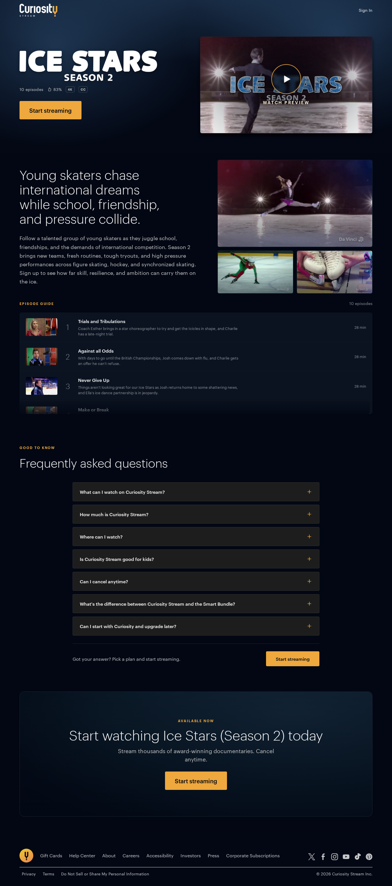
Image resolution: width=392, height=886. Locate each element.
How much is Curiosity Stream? (114, 514)
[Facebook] (323, 856)
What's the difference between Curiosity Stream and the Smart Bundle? (157, 604)
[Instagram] (334, 856)
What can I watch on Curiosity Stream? (122, 492)
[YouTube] (346, 856)
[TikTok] (357, 856)
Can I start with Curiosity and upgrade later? (128, 626)
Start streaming (50, 110)
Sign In (365, 10)
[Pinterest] (369, 856)
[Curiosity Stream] (38, 10)
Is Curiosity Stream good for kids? (117, 559)
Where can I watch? (101, 536)
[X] (311, 856)
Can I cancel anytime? (104, 581)
